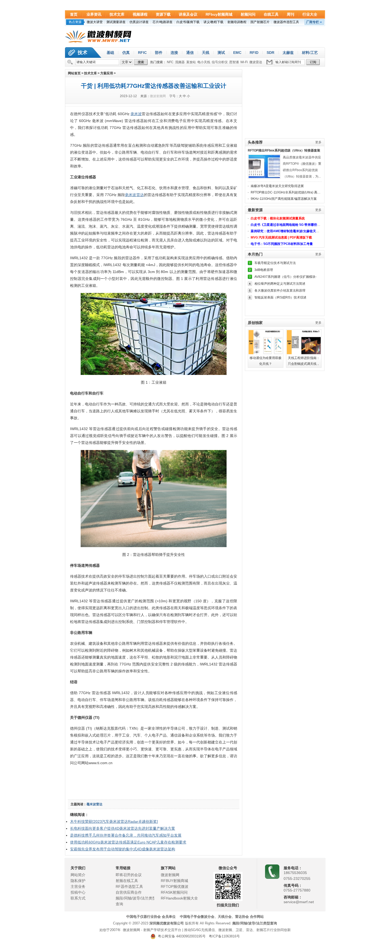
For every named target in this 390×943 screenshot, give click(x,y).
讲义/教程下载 (213, 22)
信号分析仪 (220, 62)
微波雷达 (255, 62)
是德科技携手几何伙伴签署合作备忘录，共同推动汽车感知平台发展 (125, 835)
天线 (205, 52)
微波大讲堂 (95, 22)
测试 (221, 52)
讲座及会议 (188, 14)
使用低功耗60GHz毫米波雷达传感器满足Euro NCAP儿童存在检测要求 (128, 842)
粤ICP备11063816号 (224, 936)
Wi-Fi (244, 62)
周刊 (290, 14)
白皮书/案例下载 (188, 22)
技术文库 (117, 14)
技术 (82, 52)
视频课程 (140, 14)
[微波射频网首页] (98, 37)
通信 (190, 52)
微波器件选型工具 (286, 22)
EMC (237, 52)
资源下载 (163, 14)
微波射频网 (158, 96)
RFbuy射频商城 (219, 14)
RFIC (142, 52)
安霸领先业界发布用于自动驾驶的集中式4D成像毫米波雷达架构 (122, 849)
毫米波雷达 (134, 195)
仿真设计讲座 (139, 22)
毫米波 (136, 114)
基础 (110, 52)
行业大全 (309, 14)
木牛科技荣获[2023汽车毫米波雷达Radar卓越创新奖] (114, 821)
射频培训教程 (236, 22)
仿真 (126, 52)
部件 (158, 52)
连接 (174, 52)
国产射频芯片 (260, 22)
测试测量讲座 (115, 22)
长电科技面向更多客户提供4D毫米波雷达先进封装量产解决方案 (122, 828)
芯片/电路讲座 (162, 22)
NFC (170, 62)
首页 (73, 14)
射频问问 (248, 14)
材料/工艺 (310, 52)
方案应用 (106, 73)
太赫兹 (288, 52)
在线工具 (271, 14)
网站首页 (74, 73)
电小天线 (203, 62)
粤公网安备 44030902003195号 (181, 936)
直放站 (191, 62)
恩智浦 (234, 62)
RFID (254, 52)
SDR (270, 52)
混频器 (180, 62)
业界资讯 (93, 14)
